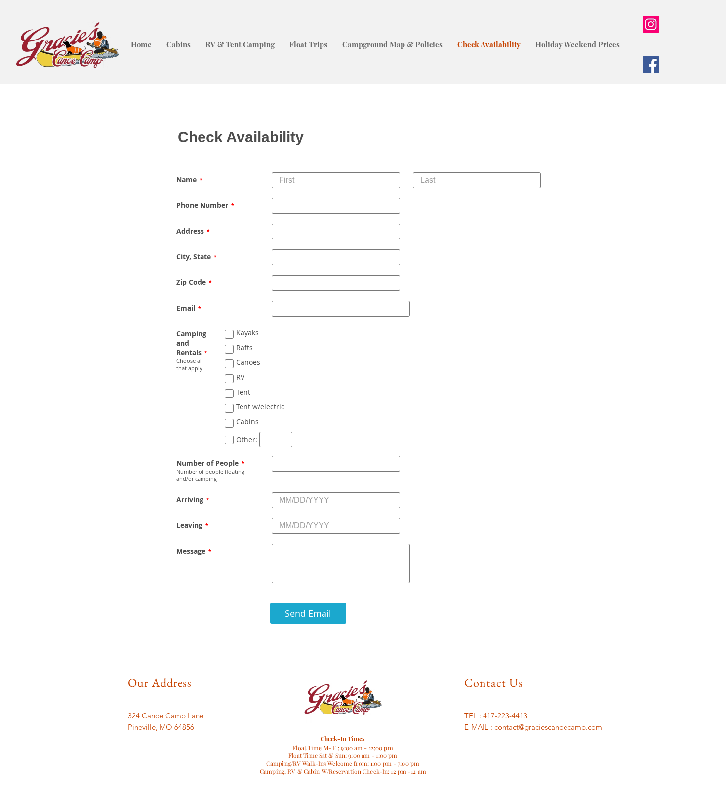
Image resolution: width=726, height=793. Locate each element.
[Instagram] (651, 24)
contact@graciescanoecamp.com (548, 727)
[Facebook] (651, 64)
